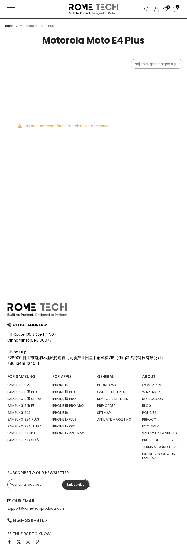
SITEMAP (104, 412)
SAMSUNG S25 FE (21, 405)
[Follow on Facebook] (9, 542)
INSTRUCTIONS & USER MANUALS (160, 456)
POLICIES (149, 412)
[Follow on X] (19, 542)
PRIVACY (149, 419)
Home (8, 25)
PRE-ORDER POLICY (158, 439)
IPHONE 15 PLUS (64, 419)
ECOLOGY (150, 426)
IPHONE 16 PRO (64, 398)
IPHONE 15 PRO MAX (68, 433)
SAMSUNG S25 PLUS (23, 392)
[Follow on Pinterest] (37, 542)
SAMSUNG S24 (19, 412)
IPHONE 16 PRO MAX (68, 405)
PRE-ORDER (106, 405)
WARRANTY (151, 392)
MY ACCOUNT (153, 398)
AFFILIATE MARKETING (114, 419)
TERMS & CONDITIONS (160, 447)
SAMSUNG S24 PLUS (23, 419)
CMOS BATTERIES (111, 392)
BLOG (146, 405)
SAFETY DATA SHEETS (159, 433)
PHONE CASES (108, 385)
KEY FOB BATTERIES (112, 398)
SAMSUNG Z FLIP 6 (21, 433)
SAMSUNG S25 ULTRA (24, 398)
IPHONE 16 (60, 385)
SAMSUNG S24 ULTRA (24, 426)
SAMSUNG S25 (18, 385)
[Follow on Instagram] (28, 542)
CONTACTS (151, 385)
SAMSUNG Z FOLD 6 (23, 439)
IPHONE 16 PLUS (64, 392)
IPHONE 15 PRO (64, 426)
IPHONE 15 (60, 412)
